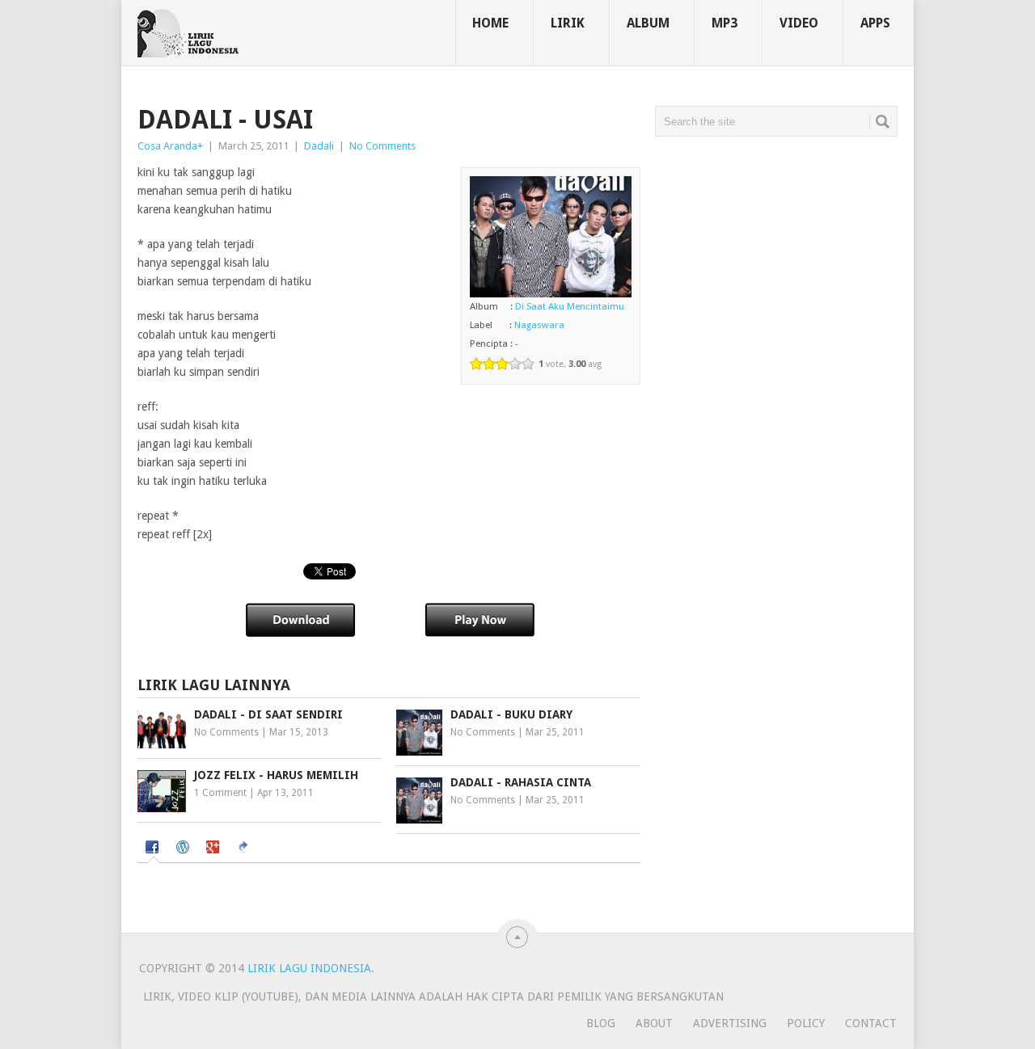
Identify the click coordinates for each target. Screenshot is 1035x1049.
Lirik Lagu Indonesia (309, 968)
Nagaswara (539, 325)
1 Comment (220, 792)
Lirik (568, 23)
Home (490, 23)
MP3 (724, 23)
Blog (600, 1023)
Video (798, 23)
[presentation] (154, 848)
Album (648, 23)
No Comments (382, 146)
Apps (875, 23)
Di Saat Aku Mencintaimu (569, 306)
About (654, 1023)
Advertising (730, 1023)
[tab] (154, 849)
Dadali (319, 146)
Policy (806, 1023)
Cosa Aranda (167, 146)
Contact (871, 1023)
